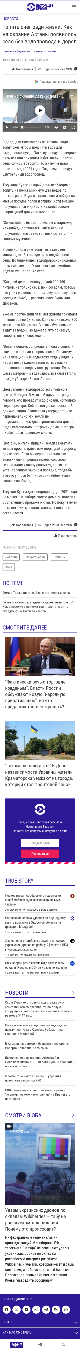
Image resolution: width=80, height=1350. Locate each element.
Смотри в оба (23, 1115)
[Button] (22, 69)
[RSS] (56, 1310)
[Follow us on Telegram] (46, 1310)
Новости (10, 18)
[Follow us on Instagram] (36, 1310)
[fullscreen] (73, 127)
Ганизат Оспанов (44, 51)
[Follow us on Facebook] (7, 1310)
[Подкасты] (66, 1310)
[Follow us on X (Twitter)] (16, 1310)
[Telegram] (40, 1344)
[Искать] (63, 1344)
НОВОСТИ (17, 992)
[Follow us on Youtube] (26, 1310)
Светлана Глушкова (17, 51)
